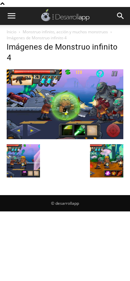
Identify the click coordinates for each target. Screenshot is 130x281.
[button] (11, 16)
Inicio (11, 32)
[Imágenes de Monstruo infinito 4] (65, 137)
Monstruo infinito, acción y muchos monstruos (65, 32)
